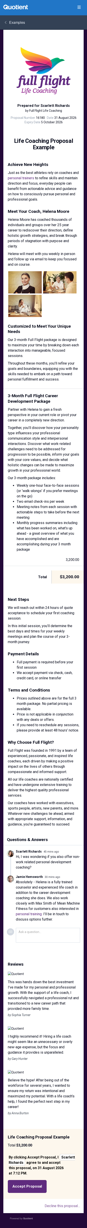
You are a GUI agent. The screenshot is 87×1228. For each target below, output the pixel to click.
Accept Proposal (27, 1186)
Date (50, 118)
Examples (17, 22)
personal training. (29, 914)
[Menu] (79, 7)
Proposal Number (23, 118)
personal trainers (21, 178)
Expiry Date (32, 122)
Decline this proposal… (62, 1206)
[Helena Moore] (25, 282)
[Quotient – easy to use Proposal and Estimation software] (15, 7)
